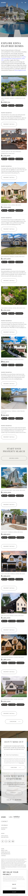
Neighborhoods (5, 853)
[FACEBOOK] (2, 841)
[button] (14, 793)
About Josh (4, 850)
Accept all (14, 891)
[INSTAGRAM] (6, 841)
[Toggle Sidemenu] (25, 2)
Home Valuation (5, 852)
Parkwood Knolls (16, 58)
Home (2, 848)
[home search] (22, 2)
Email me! (3, 829)
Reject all (14, 884)
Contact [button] (3, 855)
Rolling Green (8, 58)
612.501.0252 (18, 799)
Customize (14, 888)
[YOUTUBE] (12, 841)
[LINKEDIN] (9, 841)
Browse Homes (14, 458)
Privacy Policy (21, 762)
